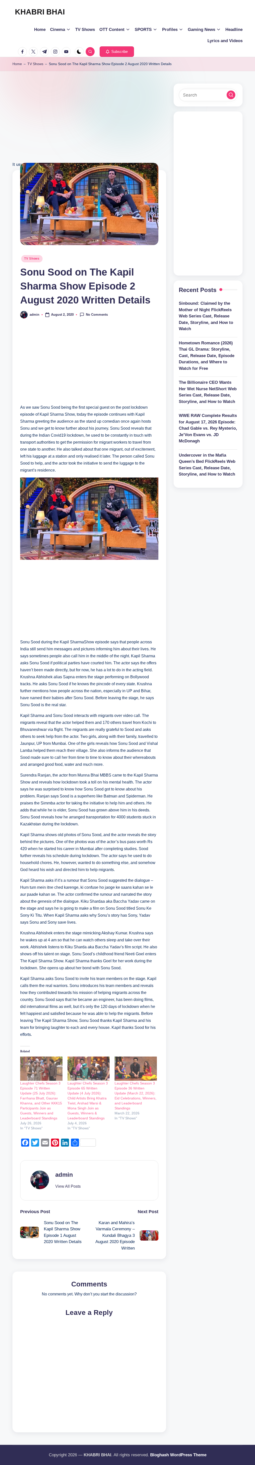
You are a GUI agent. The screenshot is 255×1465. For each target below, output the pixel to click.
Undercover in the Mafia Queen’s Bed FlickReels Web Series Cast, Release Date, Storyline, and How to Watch (207, 465)
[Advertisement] (89, 126)
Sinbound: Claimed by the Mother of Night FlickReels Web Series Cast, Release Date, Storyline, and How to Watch (206, 316)
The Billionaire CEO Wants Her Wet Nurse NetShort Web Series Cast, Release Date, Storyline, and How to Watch (208, 392)
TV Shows (35, 64)
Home (17, 64)
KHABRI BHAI (40, 12)
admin (64, 1174)
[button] (117, 51)
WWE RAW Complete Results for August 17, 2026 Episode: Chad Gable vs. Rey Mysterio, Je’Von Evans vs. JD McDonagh (208, 428)
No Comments (97, 314)
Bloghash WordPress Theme (178, 1455)
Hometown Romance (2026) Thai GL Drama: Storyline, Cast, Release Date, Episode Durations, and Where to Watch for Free (206, 356)
